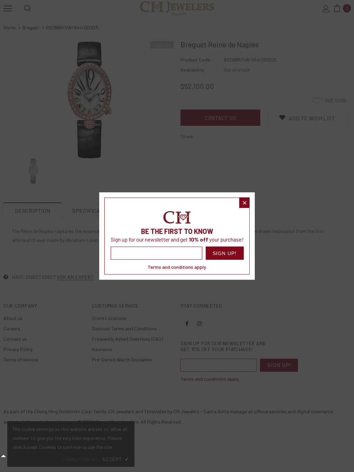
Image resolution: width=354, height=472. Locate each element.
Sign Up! (224, 253)
